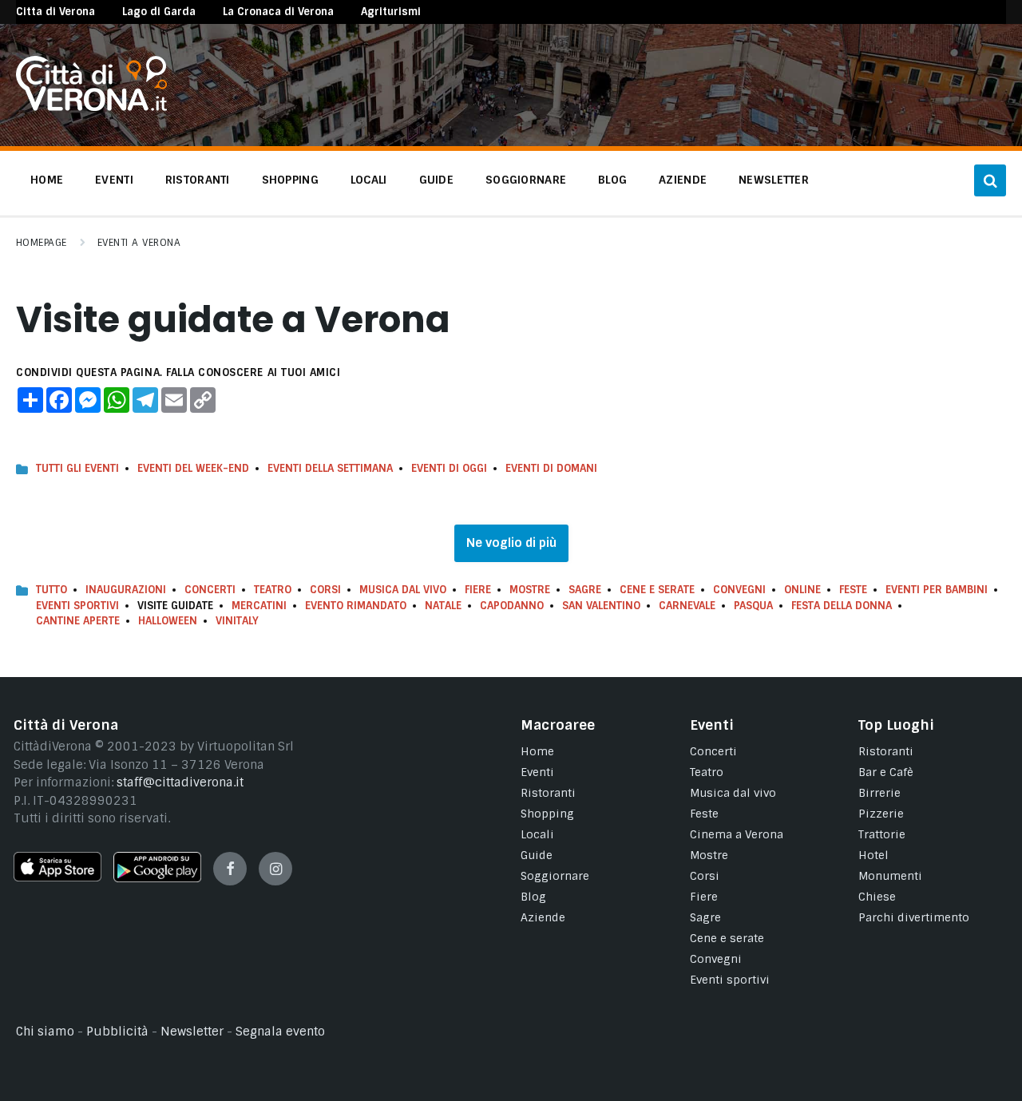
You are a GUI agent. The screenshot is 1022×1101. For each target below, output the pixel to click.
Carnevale (687, 605)
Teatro (272, 589)
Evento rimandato (355, 605)
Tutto (51, 589)
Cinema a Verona (736, 834)
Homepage (41, 242)
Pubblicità (117, 1032)
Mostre (529, 589)
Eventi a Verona (138, 242)
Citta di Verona (55, 11)
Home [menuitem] (46, 179)
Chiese (877, 896)
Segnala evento (280, 1032)
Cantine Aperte (78, 621)
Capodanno (512, 605)
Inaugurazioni (125, 589)
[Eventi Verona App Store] (57, 877)
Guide (537, 855)
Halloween (167, 621)
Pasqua (753, 605)
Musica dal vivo (402, 589)
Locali (537, 834)
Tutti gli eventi (77, 468)
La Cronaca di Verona (278, 11)
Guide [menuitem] (436, 179)
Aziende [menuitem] (683, 179)
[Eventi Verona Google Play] (157, 878)
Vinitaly (237, 621)
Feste (853, 589)
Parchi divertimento (913, 917)
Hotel (873, 855)
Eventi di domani (551, 468)
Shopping (547, 813)
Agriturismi (391, 11)
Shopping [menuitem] (290, 179)
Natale (443, 605)
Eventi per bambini (936, 589)
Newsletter (192, 1032)
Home (537, 751)
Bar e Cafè (885, 772)
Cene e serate (657, 589)
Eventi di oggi (449, 468)
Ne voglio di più (511, 543)
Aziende (543, 917)
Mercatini (259, 605)
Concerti (210, 589)
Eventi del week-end (193, 468)
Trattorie (881, 834)
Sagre (584, 589)
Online (802, 589)
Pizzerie (881, 813)
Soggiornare (555, 876)
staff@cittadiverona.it (180, 782)
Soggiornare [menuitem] (525, 179)
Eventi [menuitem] (114, 179)
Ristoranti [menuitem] (197, 179)
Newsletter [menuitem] (774, 179)
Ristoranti (548, 793)
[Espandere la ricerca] (990, 180)
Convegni (739, 589)
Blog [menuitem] (612, 179)
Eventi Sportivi (77, 605)
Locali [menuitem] (369, 179)
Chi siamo (45, 1032)
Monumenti (890, 876)
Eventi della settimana (330, 468)
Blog (533, 896)
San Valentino (601, 605)
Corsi (325, 589)
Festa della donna (841, 605)
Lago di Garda (159, 11)
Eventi (537, 772)
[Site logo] (91, 107)
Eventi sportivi (730, 979)
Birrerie (879, 793)
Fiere (478, 589)
